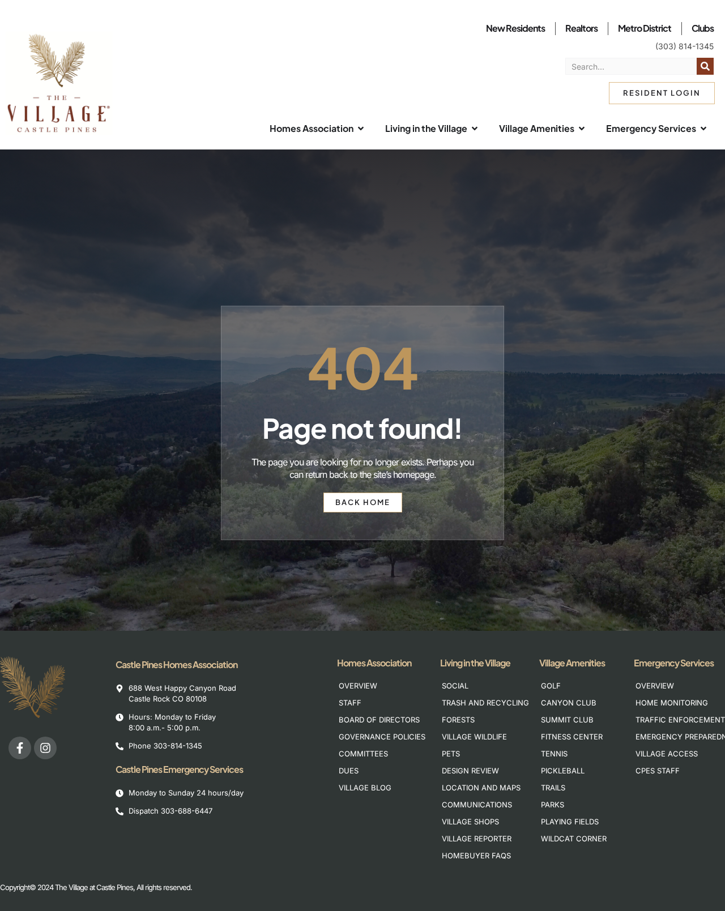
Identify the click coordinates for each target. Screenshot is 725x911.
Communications (477, 804)
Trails (553, 787)
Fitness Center (572, 736)
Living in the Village (475, 663)
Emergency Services (674, 663)
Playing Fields (570, 821)
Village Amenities (572, 663)
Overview (358, 685)
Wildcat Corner (574, 838)
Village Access (667, 753)
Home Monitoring (672, 702)
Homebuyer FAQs (476, 855)
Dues (349, 770)
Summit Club (567, 719)
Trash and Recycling (479, 702)
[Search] (705, 66)
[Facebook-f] (19, 748)
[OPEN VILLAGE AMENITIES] (581, 128)
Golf (551, 685)
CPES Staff (658, 770)
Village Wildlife (474, 736)
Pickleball (563, 770)
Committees (363, 753)
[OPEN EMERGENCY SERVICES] (703, 128)
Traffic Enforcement (673, 719)
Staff (350, 702)
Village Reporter (476, 838)
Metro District (644, 28)
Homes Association (374, 663)
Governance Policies (376, 736)
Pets (451, 753)
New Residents (515, 28)
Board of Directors (376, 719)
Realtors (581, 28)
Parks (552, 804)
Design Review (470, 770)
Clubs (703, 28)
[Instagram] (45, 748)
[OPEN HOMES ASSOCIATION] (360, 128)
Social (455, 685)
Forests (458, 719)
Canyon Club (568, 702)
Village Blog (365, 787)
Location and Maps (479, 787)
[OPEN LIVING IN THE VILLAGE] (474, 128)
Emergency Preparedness (673, 736)
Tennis (554, 753)
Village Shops (470, 821)
